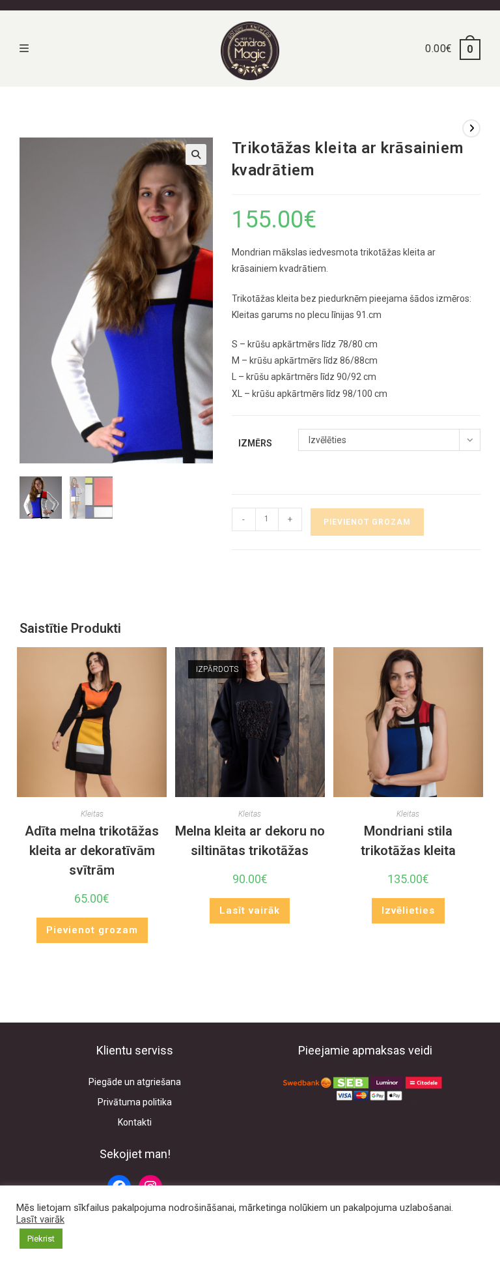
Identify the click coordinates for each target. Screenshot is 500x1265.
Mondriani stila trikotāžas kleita (408, 840)
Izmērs (255, 443)
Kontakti (135, 1122)
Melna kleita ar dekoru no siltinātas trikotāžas (250, 840)
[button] (196, 154)
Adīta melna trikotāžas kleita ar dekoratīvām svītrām (92, 850)
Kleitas (92, 814)
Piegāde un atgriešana (135, 1082)
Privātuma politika (135, 1102)
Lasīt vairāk (249, 910)
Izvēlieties (408, 910)
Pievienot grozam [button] (92, 930)
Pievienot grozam (367, 522)
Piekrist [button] (41, 1238)
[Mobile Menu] (24, 48)
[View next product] (471, 128)
